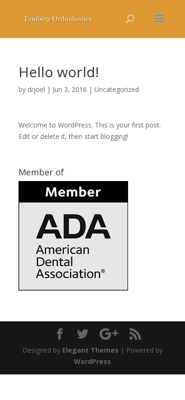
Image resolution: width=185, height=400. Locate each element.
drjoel (36, 89)
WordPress (92, 361)
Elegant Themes (90, 350)
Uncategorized (116, 89)
